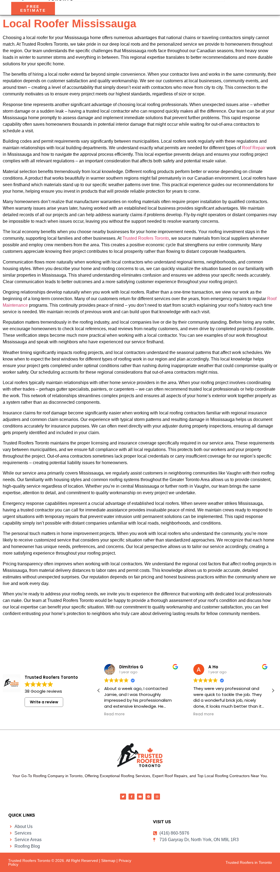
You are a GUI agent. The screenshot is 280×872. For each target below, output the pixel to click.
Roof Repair (254, 147)
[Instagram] (157, 797)
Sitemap (108, 860)
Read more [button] (114, 714)
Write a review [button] (44, 702)
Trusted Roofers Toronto (145, 238)
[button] (273, 690)
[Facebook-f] (132, 797)
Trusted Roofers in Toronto (249, 862)
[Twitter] (123, 797)
